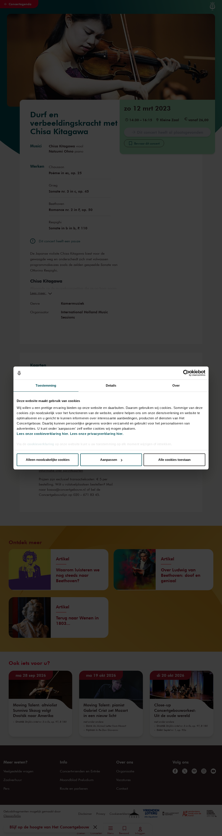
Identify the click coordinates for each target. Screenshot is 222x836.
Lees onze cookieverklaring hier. (43, 434)
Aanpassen (108, 459)
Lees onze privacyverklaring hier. (97, 434)
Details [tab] (111, 385)
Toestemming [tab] (46, 385)
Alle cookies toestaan (174, 459)
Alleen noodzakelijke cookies (48, 459)
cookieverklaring (40, 444)
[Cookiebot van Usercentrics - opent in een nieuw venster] (186, 373)
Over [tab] (176, 385)
